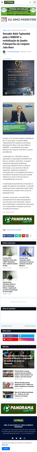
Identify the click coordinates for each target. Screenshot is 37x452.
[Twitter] (16, 235)
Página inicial (6, 30)
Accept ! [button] (6, 448)
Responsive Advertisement (18, 302)
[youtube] (20, 438)
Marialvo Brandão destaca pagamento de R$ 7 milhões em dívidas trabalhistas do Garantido (24, 384)
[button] (2, 2)
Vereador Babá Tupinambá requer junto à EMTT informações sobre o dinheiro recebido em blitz (10, 262)
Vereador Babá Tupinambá (18, 30)
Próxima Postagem (30, 326)
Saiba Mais (5, 444)
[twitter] (26, 335)
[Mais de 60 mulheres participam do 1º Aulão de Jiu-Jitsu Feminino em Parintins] (8, 394)
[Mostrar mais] (30, 235)
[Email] (27, 235)
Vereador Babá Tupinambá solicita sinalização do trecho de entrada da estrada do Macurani (26, 262)
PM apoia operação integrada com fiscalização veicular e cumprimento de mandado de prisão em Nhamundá (18, 360)
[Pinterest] (23, 235)
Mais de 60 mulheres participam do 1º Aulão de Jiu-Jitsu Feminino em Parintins (24, 394)
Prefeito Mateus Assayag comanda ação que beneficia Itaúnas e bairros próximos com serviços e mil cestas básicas (24, 374)
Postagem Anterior (7, 326)
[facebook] (12, 438)
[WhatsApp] (19, 235)
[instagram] (26, 339)
